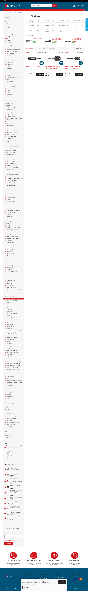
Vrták (8, 322)
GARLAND (8, 411)
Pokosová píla (9, 208)
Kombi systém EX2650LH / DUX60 (13, 238)
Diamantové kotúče (11, 278)
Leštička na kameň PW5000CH (13, 136)
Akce (8, 453)
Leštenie (8, 75)
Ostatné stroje (10, 125)
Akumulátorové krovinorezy (12, 44)
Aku (7, 70)
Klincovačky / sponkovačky (12, 167)
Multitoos (8, 225)
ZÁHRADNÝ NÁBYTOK (11, 424)
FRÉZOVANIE (9, 94)
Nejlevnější (38, 48)
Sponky (8, 341)
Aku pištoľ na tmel (10, 81)
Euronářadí (7, 36)
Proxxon (6, 430)
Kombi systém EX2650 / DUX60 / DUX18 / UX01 (15, 383)
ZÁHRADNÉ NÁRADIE (11, 182)
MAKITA (8, 66)
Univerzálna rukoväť (11, 109)
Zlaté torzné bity (10, 285)
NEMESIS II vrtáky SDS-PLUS (12, 296)
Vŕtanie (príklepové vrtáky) (12, 236)
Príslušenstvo (9, 68)
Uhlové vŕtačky (10, 148)
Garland (6, 407)
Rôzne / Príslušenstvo (11, 88)
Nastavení (26, 587)
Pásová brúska (10, 207)
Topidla (8, 33)
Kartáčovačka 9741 (10, 253)
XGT (7, 378)
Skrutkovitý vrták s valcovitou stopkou (15, 61)
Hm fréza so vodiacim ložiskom (13, 335)
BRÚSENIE (9, 100)
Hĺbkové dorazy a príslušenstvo (13, 227)
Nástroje (8, 47)
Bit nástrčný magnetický (12, 317)
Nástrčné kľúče (10, 62)
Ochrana (8, 255)
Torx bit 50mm (10, 311)
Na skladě (10, 451)
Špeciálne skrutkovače (11, 154)
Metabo (6, 405)
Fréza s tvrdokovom (11, 57)
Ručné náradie (9, 251)
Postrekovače (9, 59)
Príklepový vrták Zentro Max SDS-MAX (14, 360)
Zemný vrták (9, 373)
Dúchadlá (8, 171)
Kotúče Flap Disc (10, 195)
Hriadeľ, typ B (9, 348)
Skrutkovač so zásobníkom (12, 246)
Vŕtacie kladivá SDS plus (11, 161)
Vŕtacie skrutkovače (11, 152)
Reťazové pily (9, 385)
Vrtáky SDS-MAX (10, 143)
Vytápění (8, 27)
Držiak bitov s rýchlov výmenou (13, 319)
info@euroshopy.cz (61, 577)
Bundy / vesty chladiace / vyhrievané (14, 371)
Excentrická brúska (10, 231)
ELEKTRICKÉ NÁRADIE (11, 413)
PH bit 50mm (9, 308)
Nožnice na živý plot (11, 396)
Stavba (6, 23)
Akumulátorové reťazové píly (13, 229)
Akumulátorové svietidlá (12, 345)
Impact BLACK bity (10, 298)
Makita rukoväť (10, 265)
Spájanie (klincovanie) (11, 235)
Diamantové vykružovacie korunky (14, 289)
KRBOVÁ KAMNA (10, 420)
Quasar (8, 275)
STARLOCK (9, 42)
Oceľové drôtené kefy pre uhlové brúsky (14, 140)
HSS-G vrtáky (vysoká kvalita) (13, 369)
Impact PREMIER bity (11, 339)
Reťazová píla (9, 46)
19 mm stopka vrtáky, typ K (12, 352)
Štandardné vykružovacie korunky (14, 330)
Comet (8, 277)
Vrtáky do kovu (10, 283)
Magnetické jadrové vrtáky (12, 218)
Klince (8, 176)
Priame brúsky (10, 244)
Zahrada (7, 21)
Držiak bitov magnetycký (12, 313)
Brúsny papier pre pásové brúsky (13, 365)
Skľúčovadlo (9, 240)
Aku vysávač (9, 214)
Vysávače (9, 127)
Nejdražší (45, 48)
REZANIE (8, 90)
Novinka (9, 455)
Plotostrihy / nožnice (11, 173)
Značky (6, 437)
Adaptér (8, 315)
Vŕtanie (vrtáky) (10, 145)
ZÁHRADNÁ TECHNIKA (11, 415)
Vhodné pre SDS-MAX (11, 116)
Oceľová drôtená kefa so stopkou (14, 334)
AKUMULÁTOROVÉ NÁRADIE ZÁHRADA (14, 380)
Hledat (54, 5)
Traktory (8, 389)
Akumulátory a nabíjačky (12, 85)
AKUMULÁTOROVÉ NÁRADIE (12, 147)
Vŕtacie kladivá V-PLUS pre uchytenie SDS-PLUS (14, 119)
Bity (7, 264)
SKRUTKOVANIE (10, 98)
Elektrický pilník (10, 216)
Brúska (8, 223)
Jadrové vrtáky (10, 354)
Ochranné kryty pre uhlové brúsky (14, 375)
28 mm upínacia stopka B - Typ (13, 271)
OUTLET (8, 409)
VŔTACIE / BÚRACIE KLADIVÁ (12, 180)
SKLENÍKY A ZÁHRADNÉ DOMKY (13, 417)
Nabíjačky (9, 79)
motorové (9, 394)
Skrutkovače (9, 156)
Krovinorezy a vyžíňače (11, 387)
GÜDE (6, 432)
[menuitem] (5, 10)
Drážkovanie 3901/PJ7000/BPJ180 (13, 210)
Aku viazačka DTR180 (11, 249)
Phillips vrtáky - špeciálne (12, 287)
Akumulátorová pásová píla (12, 74)
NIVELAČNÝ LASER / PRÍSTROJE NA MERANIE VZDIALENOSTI (13, 184)
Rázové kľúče (9, 221)
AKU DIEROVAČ (10, 64)
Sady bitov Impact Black (12, 300)
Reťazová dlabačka (11, 267)
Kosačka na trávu (10, 83)
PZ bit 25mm (9, 304)
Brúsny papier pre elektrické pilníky (14, 363)
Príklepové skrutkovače (11, 160)
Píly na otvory (9, 269)
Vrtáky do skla (9, 328)
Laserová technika (10, 248)
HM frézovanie (10, 295)
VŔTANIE (8, 96)
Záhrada (8, 205)
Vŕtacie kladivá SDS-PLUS (12, 53)
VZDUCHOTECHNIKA (11, 107)
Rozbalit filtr (12, 460)
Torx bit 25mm (10, 306)
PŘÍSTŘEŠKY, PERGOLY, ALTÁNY (13, 422)
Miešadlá (8, 233)
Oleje (8, 391)
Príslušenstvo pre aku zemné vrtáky (14, 49)
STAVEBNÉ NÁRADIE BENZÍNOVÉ (13, 174)
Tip (8, 457)
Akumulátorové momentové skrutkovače (12, 259)
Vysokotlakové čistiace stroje (13, 404)
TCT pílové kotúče (10, 111)
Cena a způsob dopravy (28, 577)
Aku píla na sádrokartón (11, 291)
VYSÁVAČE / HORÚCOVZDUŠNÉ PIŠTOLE (15, 178)
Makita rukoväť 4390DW (11, 262)
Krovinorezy (9, 400)
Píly (7, 121)
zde (35, 584)
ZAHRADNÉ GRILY (10, 426)
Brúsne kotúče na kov (11, 101)
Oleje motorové (10, 392)
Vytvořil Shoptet (80, 588)
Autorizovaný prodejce (44, 578)
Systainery (9, 40)
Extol (6, 433)
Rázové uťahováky (10, 169)
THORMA (9, 31)
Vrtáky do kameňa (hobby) (12, 132)
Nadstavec (9, 358)
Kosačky (8, 203)
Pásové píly (9, 347)
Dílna (6, 20)
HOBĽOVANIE (9, 72)
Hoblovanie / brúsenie (11, 150)
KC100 (8, 192)
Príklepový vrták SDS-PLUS (12, 131)
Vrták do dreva (10, 324)
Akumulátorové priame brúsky (13, 257)
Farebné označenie (11, 376)
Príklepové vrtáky (10, 134)
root (7, 123)
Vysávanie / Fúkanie (11, 197)
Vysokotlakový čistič (11, 87)
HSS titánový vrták (10, 326)
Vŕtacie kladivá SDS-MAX (11, 163)
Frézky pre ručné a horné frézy (13, 51)
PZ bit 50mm (9, 309)
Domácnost (7, 25)
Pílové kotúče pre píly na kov (13, 113)
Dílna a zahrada (8, 435)
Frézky (8, 356)
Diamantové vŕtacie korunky (12, 367)
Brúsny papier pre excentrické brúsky (14, 361)
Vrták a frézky (9, 194)
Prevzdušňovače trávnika (12, 402)
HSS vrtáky (9, 321)
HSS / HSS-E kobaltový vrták (12, 332)
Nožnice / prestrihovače (12, 165)
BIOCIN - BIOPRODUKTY (11, 418)
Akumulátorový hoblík (11, 212)
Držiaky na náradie (10, 242)
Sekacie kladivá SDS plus (12, 337)
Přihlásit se (8, 543)
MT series (9, 55)
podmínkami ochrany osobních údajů (13, 539)
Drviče (8, 398)
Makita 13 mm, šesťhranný (12, 350)
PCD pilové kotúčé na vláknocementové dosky (12, 281)
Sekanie (8, 187)
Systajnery (9, 199)
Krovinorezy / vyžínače (11, 201)
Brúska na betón (10, 114)
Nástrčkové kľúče (10, 220)
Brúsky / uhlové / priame (12, 158)
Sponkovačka (9, 343)
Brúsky (8, 293)
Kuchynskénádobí (10, 34)
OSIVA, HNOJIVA (10, 428)
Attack (8, 29)
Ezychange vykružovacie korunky (13, 273)
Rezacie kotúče (10, 105)
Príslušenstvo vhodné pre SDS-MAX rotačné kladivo (14, 189)
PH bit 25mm (9, 302)
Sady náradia (9, 129)
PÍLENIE (8, 92)
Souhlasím (62, 582)
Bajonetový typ (10, 103)
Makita (6, 38)
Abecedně (52, 48)
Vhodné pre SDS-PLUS (11, 138)
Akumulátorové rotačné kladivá (13, 77)
